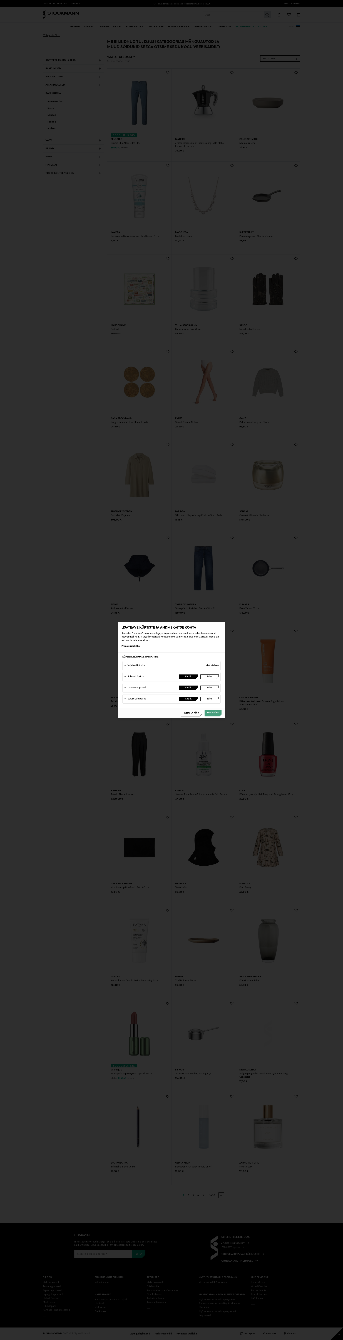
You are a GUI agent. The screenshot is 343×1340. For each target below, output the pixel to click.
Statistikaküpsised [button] (135, 699)
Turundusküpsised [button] (135, 687)
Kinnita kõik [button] (191, 713)
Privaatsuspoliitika (130, 646)
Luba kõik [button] (213, 713)
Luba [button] (209, 677)
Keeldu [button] (188, 677)
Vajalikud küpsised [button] (135, 665)
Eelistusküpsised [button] (134, 676)
